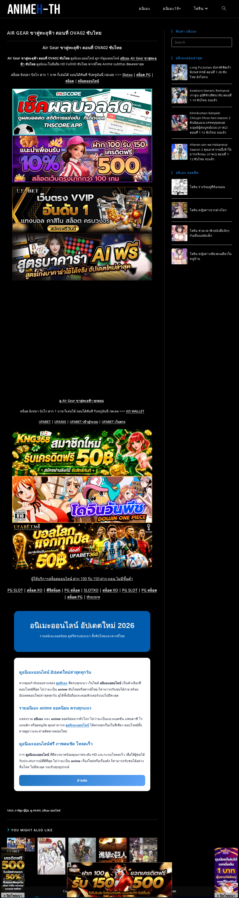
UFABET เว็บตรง (113, 421)
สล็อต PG (143, 74)
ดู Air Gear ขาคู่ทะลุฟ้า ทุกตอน (81, 400)
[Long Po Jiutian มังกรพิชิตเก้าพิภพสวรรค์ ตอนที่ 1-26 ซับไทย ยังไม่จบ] (179, 72)
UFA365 (60, 421)
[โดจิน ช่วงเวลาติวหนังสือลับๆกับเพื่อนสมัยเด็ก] (179, 233)
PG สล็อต (72, 590)
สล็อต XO (34, 590)
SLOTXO (91, 590)
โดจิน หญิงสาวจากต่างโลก (208, 210)
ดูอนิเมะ (61, 683)
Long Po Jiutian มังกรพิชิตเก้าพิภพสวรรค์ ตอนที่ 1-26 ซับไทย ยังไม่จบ (210, 72)
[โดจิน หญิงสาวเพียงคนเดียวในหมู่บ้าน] (179, 256)
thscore (93, 597)
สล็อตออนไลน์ (88, 81)
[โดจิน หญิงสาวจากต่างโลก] (179, 210)
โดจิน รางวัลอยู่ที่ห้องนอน (207, 187)
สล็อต (69, 81)
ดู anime (35, 810)
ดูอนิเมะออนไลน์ (77, 725)
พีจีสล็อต (53, 590)
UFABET (45, 421)
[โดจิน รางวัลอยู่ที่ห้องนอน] (179, 187)
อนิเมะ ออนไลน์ (51, 810)
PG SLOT (15, 590)
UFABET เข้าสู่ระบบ (84, 421)
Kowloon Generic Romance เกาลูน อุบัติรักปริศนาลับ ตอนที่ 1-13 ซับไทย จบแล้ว (211, 95)
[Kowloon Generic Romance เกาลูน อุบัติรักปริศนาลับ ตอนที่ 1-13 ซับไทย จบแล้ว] (179, 95)
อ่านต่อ (82, 780)
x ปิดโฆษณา (13, 895)
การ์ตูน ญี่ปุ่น (22, 810)
